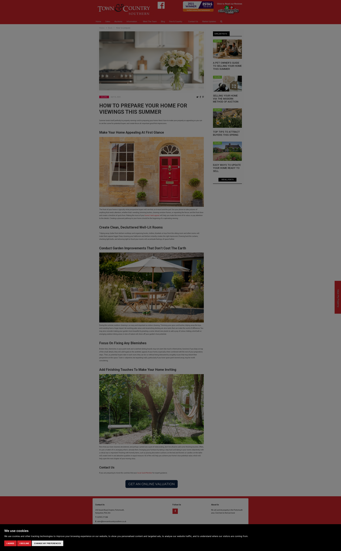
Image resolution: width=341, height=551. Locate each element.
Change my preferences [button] (47, 543)
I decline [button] (24, 543)
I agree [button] (10, 543)
